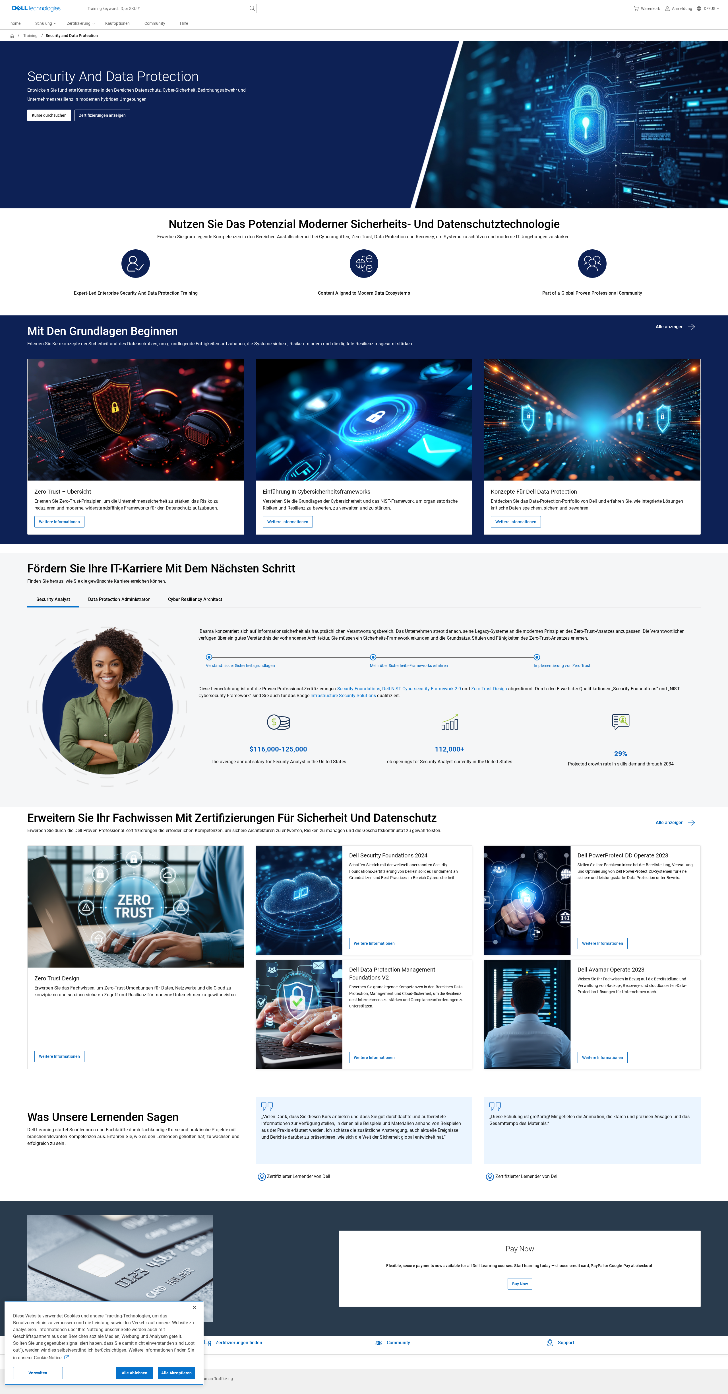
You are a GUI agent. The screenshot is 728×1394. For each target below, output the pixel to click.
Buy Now (520, 1284)
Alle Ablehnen (135, 1373)
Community (154, 23)
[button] (708, 9)
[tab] (53, 599)
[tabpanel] (364, 710)
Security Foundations (358, 688)
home (15, 23)
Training (30, 35)
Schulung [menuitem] (43, 23)
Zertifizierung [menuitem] (78, 23)
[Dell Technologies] (36, 9)
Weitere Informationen (59, 522)
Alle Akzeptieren (176, 1373)
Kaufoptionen (117, 23)
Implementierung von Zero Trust (562, 665)
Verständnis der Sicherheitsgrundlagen (240, 665)
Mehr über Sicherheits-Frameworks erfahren (409, 665)
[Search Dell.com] (252, 8)
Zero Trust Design (489, 688)
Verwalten (37, 1373)
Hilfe (184, 23)
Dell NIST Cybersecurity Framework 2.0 (421, 688)
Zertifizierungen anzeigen (102, 115)
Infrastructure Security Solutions (343, 695)
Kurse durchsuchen (49, 115)
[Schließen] (194, 1307)
